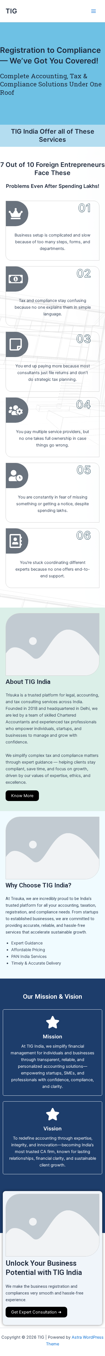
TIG (11, 11)
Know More (22, 795)
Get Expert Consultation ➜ (36, 1312)
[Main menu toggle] (93, 11)
